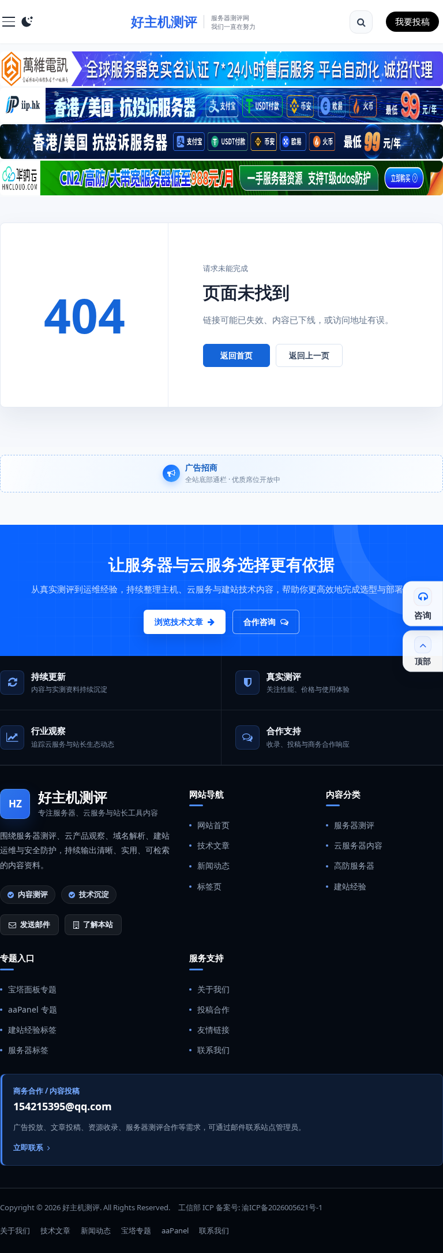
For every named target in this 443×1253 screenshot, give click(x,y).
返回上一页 (309, 355)
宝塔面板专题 (32, 989)
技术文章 (213, 845)
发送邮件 (35, 924)
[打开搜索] (361, 22)
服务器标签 (28, 1049)
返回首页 (236, 355)
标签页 (209, 886)
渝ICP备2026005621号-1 (282, 1207)
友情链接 (213, 1029)
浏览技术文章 (179, 621)
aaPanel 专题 (32, 1009)
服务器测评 (354, 825)
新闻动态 (213, 865)
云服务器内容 (358, 845)
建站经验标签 (32, 1029)
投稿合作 (213, 1009)
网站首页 (213, 825)
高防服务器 (354, 865)
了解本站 (98, 924)
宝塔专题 (136, 1230)
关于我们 (213, 989)
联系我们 (213, 1049)
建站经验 (350, 886)
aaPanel (175, 1230)
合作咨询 (259, 621)
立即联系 (28, 1147)
